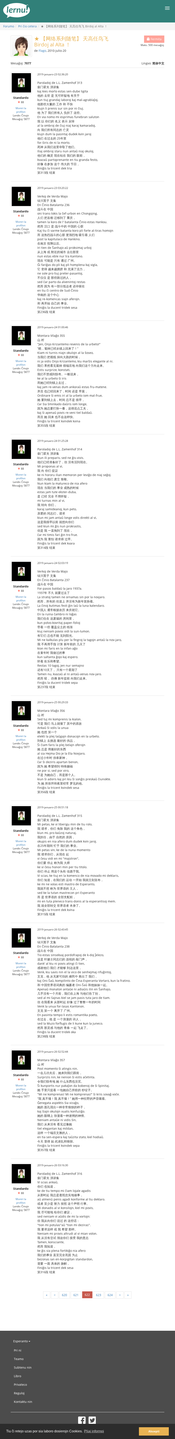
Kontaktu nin (23, 1402)
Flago (42, 51)
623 (98, 1295)
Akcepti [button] (153, 1431)
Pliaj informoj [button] (94, 1431)
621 (76, 1295)
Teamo (18, 1359)
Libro (17, 1376)
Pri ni (17, 1350)
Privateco (20, 1385)
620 (64, 1295)
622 (87, 1295)
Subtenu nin (23, 1367)
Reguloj (19, 1393)
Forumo (8, 26)
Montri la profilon (21, 109)
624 (110, 1295)
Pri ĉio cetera (27, 26)
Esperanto (21, 1341)
